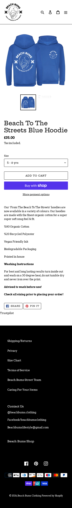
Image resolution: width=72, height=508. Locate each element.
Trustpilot (7, 313)
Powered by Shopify (52, 495)
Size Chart (14, 360)
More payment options (36, 194)
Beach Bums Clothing (29, 495)
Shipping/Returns (19, 341)
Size (6, 155)
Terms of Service (18, 370)
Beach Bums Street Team (24, 380)
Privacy (12, 350)
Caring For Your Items (22, 389)
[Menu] (66, 12)
